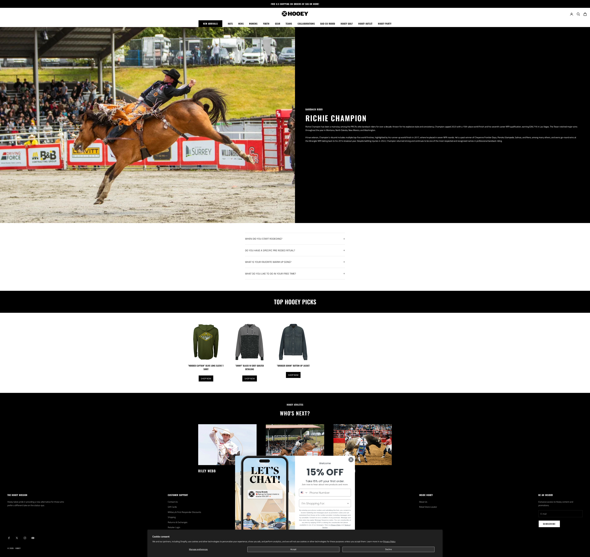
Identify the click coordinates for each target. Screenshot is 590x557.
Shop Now (206, 378)
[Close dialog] (351, 459)
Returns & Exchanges (177, 522)
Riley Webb (207, 470)
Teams (289, 23)
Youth (266, 23)
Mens (241, 23)
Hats (230, 23)
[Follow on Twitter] (16, 537)
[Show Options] (348, 503)
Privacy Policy (389, 541)
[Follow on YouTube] (32, 537)
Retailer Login (174, 527)
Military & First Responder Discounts (184, 512)
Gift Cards (172, 506)
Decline (388, 549)
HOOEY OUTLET (365, 23)
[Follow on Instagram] (24, 537)
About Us (423, 501)
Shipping (172, 517)
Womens (253, 23)
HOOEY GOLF (347, 23)
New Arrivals (210, 23)
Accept (293, 549)
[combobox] (303, 492)
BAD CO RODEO (327, 23)
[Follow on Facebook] (8, 537)
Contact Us (173, 501)
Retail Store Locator (428, 506)
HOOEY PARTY (384, 23)
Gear (277, 23)
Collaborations (306, 23)
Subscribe (549, 523)
